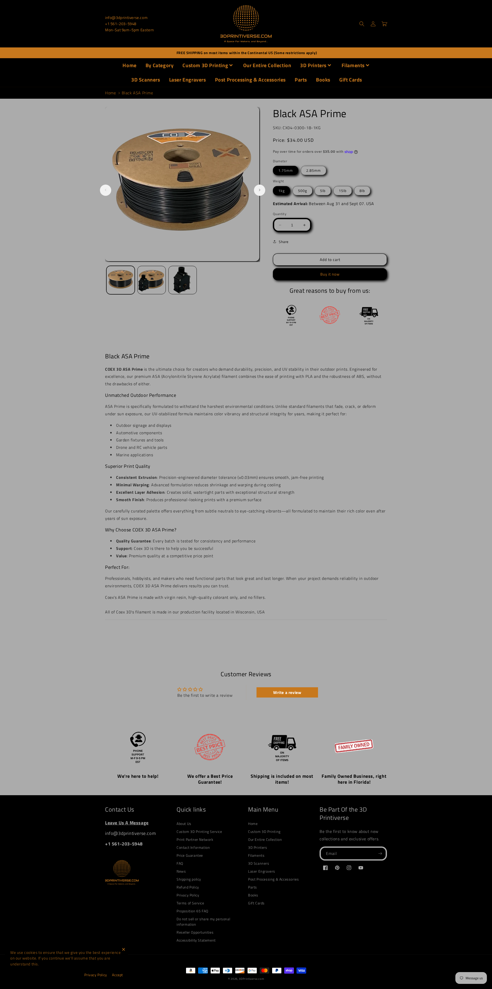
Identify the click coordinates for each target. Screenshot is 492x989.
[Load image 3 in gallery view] (182, 280)
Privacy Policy (188, 895)
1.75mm (285, 170)
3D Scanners (145, 80)
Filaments (353, 65)
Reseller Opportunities (195, 932)
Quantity (279, 213)
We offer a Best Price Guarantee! (210, 779)
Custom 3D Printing (205, 65)
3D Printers (313, 65)
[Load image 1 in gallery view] (120, 280)
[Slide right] (259, 190)
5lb (322, 190)
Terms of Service (190, 903)
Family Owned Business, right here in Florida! (354, 779)
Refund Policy (188, 887)
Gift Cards (350, 80)
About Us (184, 823)
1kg (281, 190)
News (181, 871)
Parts (301, 80)
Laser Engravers (187, 80)
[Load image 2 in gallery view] (151, 280)
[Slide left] (105, 190)
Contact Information (193, 847)
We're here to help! (137, 776)
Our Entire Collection (267, 65)
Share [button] (284, 241)
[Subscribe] (380, 853)
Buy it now (330, 274)
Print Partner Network (195, 839)
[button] (361, 23)
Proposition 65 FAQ (192, 911)
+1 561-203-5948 (120, 24)
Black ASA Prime (137, 93)
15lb (342, 190)
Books (323, 80)
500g (302, 190)
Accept (117, 974)
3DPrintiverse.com (251, 979)
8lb (362, 190)
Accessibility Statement (196, 940)
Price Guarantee (190, 855)
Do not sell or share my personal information (203, 921)
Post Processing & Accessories (250, 80)
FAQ (180, 863)
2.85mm (313, 170)
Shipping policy (189, 879)
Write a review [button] (287, 692)
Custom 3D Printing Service (199, 831)
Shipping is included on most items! (282, 779)
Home (129, 65)
